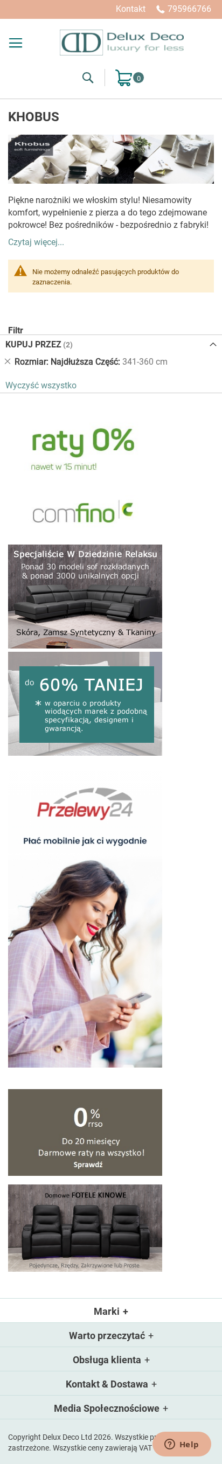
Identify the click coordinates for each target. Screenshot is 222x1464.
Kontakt (130, 9)
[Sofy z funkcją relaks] (85, 645)
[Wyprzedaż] (85, 753)
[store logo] (122, 42)
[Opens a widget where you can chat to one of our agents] (181, 1445)
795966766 (189, 9)
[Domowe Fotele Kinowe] (85, 1269)
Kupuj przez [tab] (33, 344)
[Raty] (85, 1173)
